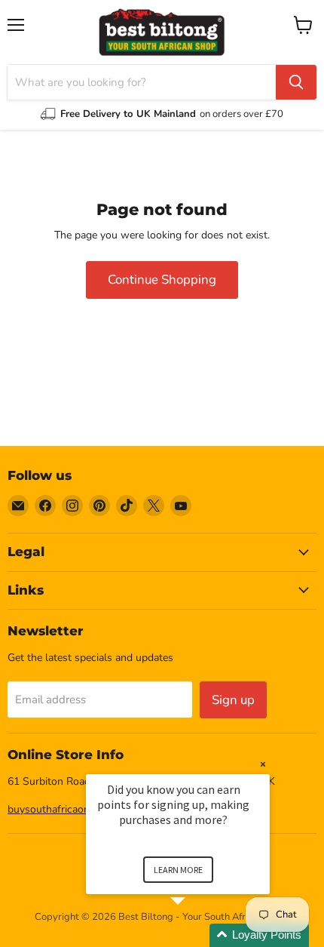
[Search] (296, 82)
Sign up (233, 700)
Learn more (178, 869)
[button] (196, 935)
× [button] (263, 764)
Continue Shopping (162, 279)
